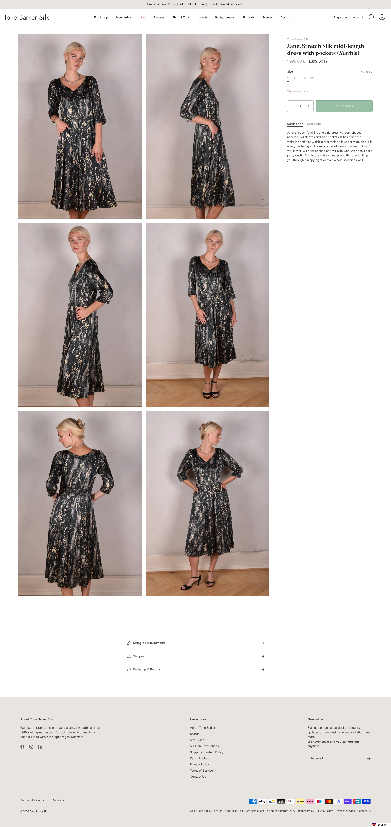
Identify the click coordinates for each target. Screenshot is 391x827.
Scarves (267, 17)
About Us (287, 17)
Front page (101, 17)
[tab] (297, 124)
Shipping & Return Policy (206, 752)
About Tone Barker (202, 728)
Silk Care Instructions (204, 746)
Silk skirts (248, 17)
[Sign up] (369, 758)
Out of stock (344, 106)
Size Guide (367, 72)
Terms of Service (201, 770)
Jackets (203, 17)
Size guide (314, 124)
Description (295, 124)
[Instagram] (31, 746)
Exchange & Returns (146, 669)
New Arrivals (124, 17)
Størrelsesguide (297, 91)
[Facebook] (22, 746)
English (338, 17)
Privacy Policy (199, 764)
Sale (143, 17)
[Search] (371, 17)
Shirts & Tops (181, 17)
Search (194, 734)
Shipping (138, 656)
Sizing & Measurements (148, 643)
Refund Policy (199, 758)
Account (357, 17)
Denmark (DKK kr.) (30, 800)
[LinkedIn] (40, 746)
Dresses (159, 17)
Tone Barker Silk (26, 17)
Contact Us (198, 776)
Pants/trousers (224, 17)
